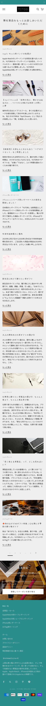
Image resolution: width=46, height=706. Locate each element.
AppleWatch (7, 49)
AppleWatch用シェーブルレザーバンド (17, 618)
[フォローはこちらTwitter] (10, 682)
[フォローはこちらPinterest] (23, 682)
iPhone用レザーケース (10, 195)
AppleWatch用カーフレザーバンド (15, 614)
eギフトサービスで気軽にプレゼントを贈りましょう (23, 2)
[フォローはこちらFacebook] (3, 682)
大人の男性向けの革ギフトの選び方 (18, 335)
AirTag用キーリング (10, 627)
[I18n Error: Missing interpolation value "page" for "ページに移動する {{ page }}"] (36, 553)
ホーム (5, 634)
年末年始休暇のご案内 (12, 234)
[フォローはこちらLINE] (29, 682)
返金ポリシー (7, 647)
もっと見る (6, 74)
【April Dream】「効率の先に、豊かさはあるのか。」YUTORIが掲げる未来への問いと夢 (22, 103)
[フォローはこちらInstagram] (16, 682)
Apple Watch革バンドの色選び (16, 54)
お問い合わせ (7, 638)
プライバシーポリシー (11, 643)
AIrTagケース (7, 519)
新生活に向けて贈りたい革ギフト (17, 279)
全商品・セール (8, 610)
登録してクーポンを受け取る (23, 591)
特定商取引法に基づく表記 (12, 651)
